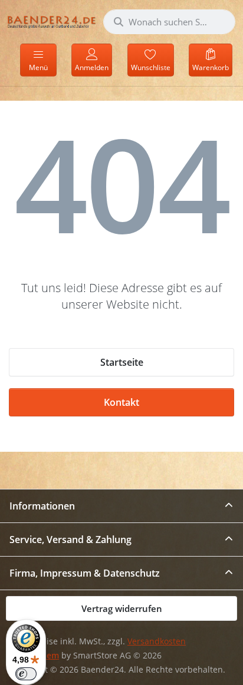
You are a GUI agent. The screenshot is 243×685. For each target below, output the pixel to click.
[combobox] (169, 21)
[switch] (26, 673)
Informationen (42, 505)
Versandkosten (156, 641)
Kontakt (121, 402)
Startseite (121, 362)
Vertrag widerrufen (121, 608)
